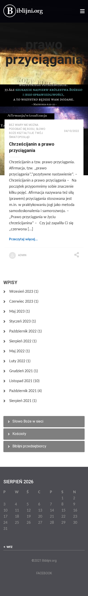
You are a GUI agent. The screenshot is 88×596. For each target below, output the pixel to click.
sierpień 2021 (20, 401)
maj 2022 (17, 351)
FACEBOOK (44, 573)
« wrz (7, 547)
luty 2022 (17, 361)
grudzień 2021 (21, 371)
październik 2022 (23, 331)
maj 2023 (17, 311)
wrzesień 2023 (21, 292)
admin (22, 255)
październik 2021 (23, 391)
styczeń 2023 (20, 321)
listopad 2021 (20, 381)
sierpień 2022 (20, 341)
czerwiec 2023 (21, 301)
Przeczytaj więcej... (23, 239)
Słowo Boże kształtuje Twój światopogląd (27, 133)
